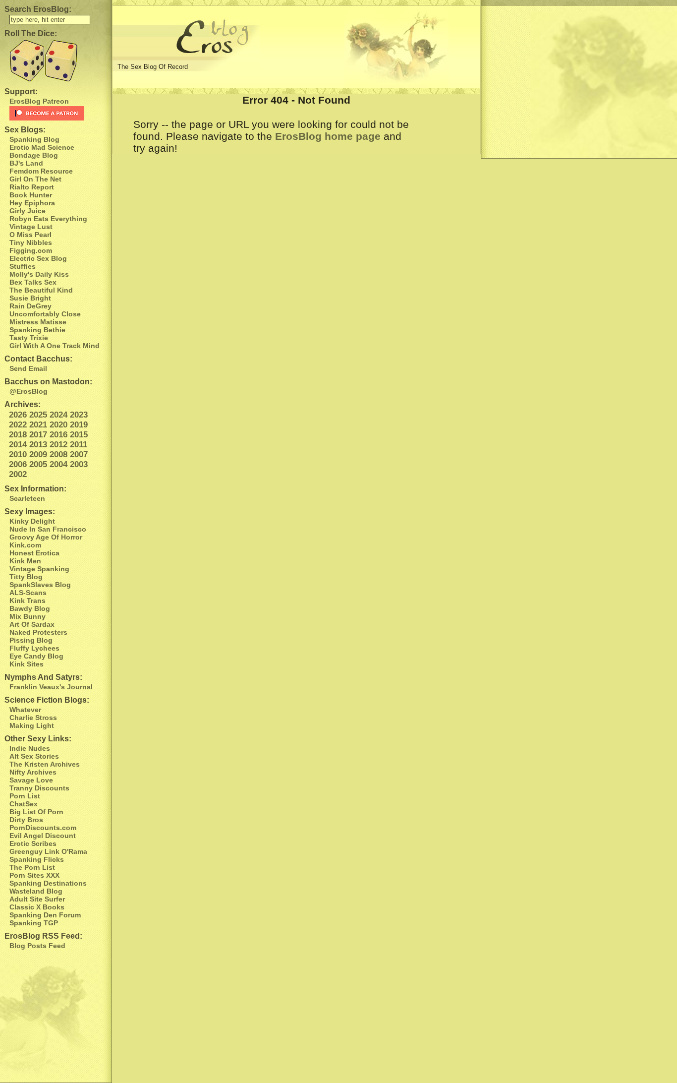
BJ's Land (26, 163)
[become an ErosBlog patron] (58, 113)
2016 (58, 434)
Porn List (24, 796)
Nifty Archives (32, 772)
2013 (38, 444)
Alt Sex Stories (34, 756)
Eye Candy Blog (36, 656)
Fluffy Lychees (34, 648)
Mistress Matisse (37, 322)
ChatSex (23, 804)
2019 (79, 424)
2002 (18, 474)
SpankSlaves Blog (40, 585)
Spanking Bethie (37, 330)
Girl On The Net (35, 179)
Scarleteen (27, 498)
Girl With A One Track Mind (54, 346)
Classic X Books (36, 907)
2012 (58, 444)
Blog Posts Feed (37, 946)
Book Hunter (30, 195)
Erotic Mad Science (41, 147)
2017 (38, 434)
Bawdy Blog (29, 608)
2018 (18, 434)
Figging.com (30, 250)
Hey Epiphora (32, 203)
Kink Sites (26, 664)
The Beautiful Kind (41, 290)
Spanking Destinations (48, 883)
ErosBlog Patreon (39, 101)
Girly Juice (27, 211)
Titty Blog (26, 577)
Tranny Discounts (39, 788)
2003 (79, 464)
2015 (79, 434)
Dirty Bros (26, 820)
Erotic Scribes (32, 843)
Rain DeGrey (30, 306)
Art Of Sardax (32, 624)
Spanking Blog (34, 139)
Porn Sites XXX (34, 875)
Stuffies (22, 266)
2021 (38, 424)
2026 (18, 415)
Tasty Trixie (28, 338)
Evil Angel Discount (42, 836)
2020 (58, 424)
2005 (38, 464)
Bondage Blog (33, 155)
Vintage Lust (31, 227)
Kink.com (25, 545)
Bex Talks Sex (32, 282)
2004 (58, 464)
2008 (58, 454)
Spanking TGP (33, 923)
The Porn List (32, 867)
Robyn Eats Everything (48, 219)
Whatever (25, 710)
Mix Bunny (27, 616)
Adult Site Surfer (37, 899)
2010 (18, 454)
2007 (79, 454)
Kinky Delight (32, 521)
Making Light (31, 725)
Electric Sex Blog (38, 258)
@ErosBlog (28, 391)
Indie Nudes (29, 748)
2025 (38, 415)
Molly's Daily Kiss (39, 274)
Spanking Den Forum (45, 915)
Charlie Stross (33, 718)
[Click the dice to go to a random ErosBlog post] (56, 60)
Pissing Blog (31, 640)
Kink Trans (27, 600)
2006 (18, 464)
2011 (78, 444)
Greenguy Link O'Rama (48, 851)
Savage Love (31, 780)
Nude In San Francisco (47, 529)
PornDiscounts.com (42, 828)
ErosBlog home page (328, 136)
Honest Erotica (34, 553)
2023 (79, 415)
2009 (38, 454)
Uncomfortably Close (45, 314)
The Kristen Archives (44, 764)
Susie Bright (30, 298)
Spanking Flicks (36, 859)
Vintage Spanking (39, 569)
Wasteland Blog (35, 891)
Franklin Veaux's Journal (51, 687)
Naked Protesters (38, 632)
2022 (18, 424)
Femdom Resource (41, 171)
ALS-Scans (28, 593)
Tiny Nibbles (30, 242)
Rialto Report (31, 187)
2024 (58, 415)
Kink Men (25, 561)
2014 (18, 444)
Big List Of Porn (36, 812)
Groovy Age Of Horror (45, 537)
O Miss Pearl (30, 235)
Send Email (28, 368)
